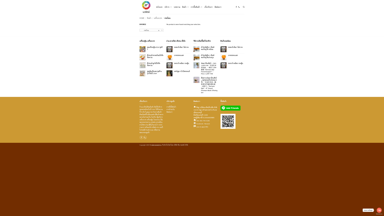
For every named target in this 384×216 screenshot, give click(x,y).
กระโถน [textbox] (150, 30)
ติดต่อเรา (218, 7)
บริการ (166, 7)
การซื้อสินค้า (195, 7)
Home (142, 18)
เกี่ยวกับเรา (208, 7)
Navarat (207, 124)
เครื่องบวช (158, 18)
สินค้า (184, 7)
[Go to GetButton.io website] (379, 214)
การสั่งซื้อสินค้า (171, 107)
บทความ (177, 7)
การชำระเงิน (170, 109)
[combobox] (152, 30)
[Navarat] (146, 7)
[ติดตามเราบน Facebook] (236, 7)
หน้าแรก (159, 7)
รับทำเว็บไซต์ (166, 145)
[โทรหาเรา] (239, 7)
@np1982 (205, 127)
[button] (243, 7)
